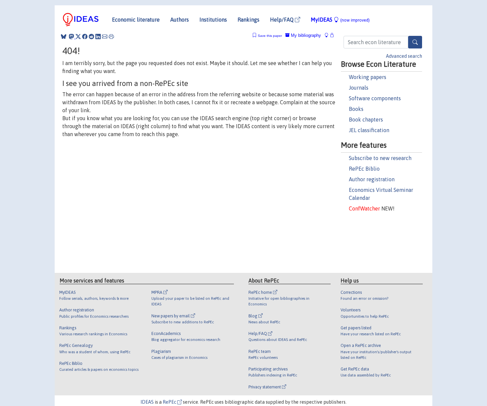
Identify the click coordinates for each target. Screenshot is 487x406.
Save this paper (270, 36)
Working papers (367, 77)
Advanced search (404, 56)
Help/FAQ (282, 20)
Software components (375, 98)
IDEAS (147, 402)
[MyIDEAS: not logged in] (328, 35)
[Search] (415, 42)
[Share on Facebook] (84, 37)
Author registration (372, 179)
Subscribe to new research (380, 158)
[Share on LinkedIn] (98, 37)
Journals (358, 88)
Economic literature (136, 20)
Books (356, 109)
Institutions (213, 20)
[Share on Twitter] (78, 37)
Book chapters (366, 119)
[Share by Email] (104, 37)
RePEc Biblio (364, 169)
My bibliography (305, 35)
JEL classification (369, 130)
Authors (179, 20)
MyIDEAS (340, 20)
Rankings (248, 20)
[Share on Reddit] (91, 37)
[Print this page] (111, 37)
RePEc (170, 402)
